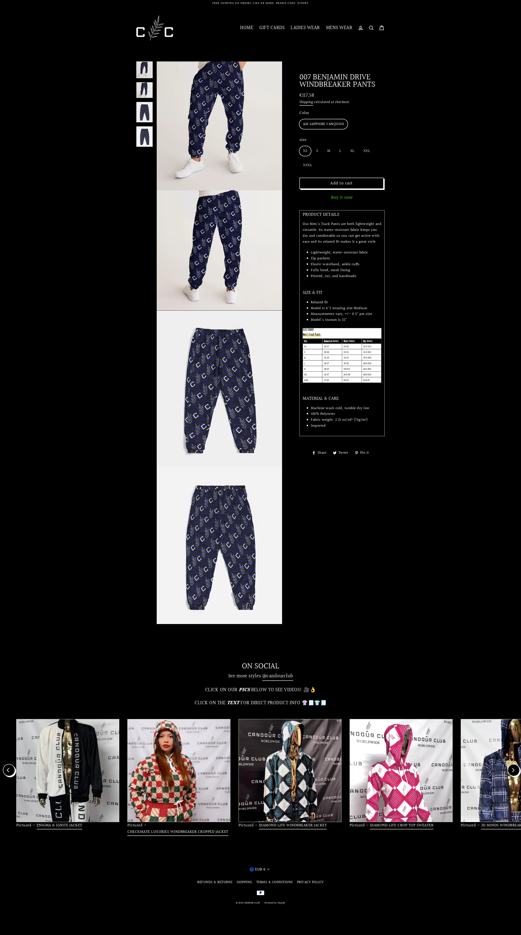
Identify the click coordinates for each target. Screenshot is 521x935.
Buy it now (342, 197)
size (302, 140)
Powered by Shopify (275, 903)
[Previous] (9, 770)
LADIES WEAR (305, 28)
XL (352, 151)
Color (304, 113)
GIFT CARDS (272, 28)
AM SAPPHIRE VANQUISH (323, 124)
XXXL (307, 165)
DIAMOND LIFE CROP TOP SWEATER (401, 825)
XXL (366, 151)
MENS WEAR (339, 28)
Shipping (306, 102)
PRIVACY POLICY (310, 882)
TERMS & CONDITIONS (274, 882)
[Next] (514, 770)
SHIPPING (244, 882)
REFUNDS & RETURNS (215, 882)
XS (305, 151)
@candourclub (277, 676)
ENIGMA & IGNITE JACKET (59, 825)
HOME (246, 28)
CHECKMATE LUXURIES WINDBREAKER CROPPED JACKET (177, 832)
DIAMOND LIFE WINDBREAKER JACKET (293, 825)
